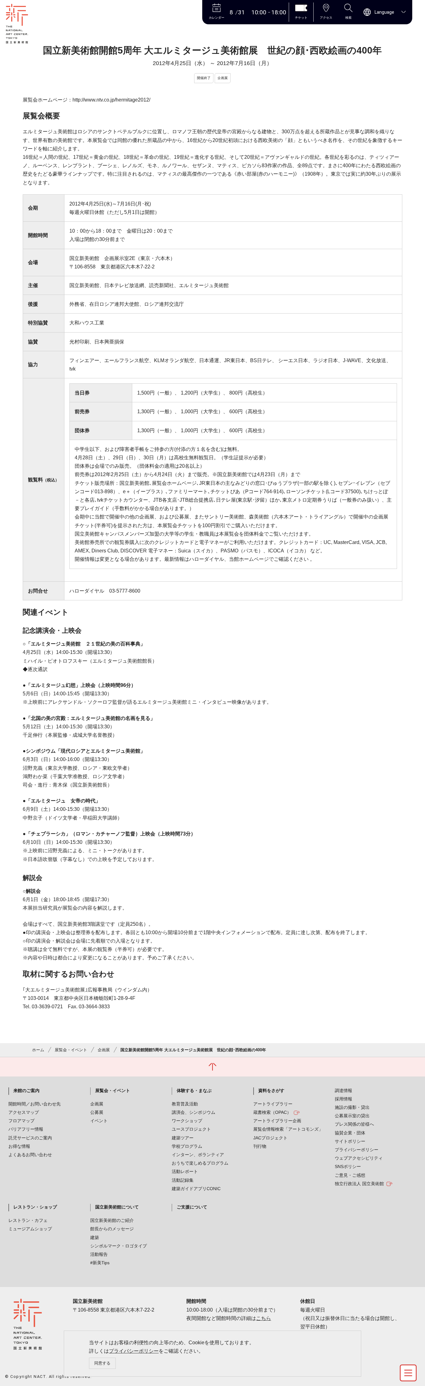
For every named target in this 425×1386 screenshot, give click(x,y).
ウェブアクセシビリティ (359, 1158)
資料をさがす (271, 1090)
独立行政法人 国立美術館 (359, 1183)
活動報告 (99, 1254)
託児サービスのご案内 (30, 1137)
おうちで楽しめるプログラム (200, 1163)
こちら (263, 1318)
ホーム (38, 1050)
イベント (99, 1120)
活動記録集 (183, 1180)
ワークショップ (187, 1120)
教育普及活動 (185, 1103)
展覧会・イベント (71, 1050)
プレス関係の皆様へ (354, 1124)
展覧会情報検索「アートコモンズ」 (288, 1129)
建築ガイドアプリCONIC (196, 1188)
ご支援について (192, 1206)
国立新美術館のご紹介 (112, 1220)
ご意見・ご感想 (350, 1175)
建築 (94, 1237)
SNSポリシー (348, 1166)
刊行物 (259, 1146)
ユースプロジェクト (191, 1129)
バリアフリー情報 (25, 1129)
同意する (102, 1363)
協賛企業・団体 (350, 1132)
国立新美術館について (117, 1206)
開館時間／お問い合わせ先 (34, 1103)
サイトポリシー (350, 1141)
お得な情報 (19, 1146)
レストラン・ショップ (35, 1206)
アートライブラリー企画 (277, 1120)
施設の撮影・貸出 (352, 1107)
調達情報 (343, 1090)
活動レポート (185, 1171)
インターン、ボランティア (198, 1154)
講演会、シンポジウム (193, 1112)
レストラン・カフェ (28, 1220)
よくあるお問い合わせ (30, 1154)
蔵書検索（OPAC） (272, 1112)
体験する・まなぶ (194, 1090)
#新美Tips (100, 1262)
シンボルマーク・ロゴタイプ (118, 1245)
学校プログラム (187, 1146)
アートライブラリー (272, 1103)
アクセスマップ (23, 1112)
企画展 (104, 1050)
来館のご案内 (26, 1090)
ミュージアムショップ (30, 1228)
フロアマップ (21, 1120)
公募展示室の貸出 (352, 1115)
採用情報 (343, 1098)
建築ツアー (183, 1137)
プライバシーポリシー (134, 1351)
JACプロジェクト (270, 1137)
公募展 (96, 1112)
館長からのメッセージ (112, 1228)
